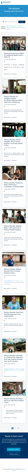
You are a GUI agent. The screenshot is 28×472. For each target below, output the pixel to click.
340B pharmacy (13, 25)
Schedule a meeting (13, 454)
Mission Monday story (13, 370)
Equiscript (23, 27)
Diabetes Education (15, 27)
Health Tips (8, 29)
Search (21, 21)
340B (7, 25)
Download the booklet (14, 449)
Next (18, 428)
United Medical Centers (18, 280)
